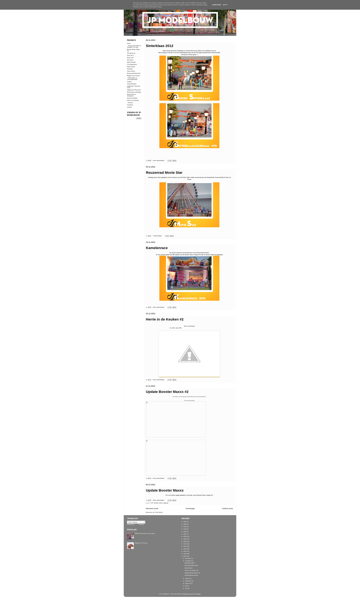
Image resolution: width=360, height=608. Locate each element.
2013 (185, 553)
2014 (185, 551)
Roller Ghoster (131, 62)
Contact (129, 107)
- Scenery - (130, 102)
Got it (225, 5)
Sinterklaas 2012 (159, 46)
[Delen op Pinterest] (175, 161)
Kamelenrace (157, 248)
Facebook (130, 105)
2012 (185, 556)
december (188, 558)
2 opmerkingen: (157, 235)
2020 (185, 536)
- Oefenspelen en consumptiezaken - (132, 78)
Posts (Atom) (159, 512)
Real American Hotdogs (134, 92)
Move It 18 (130, 57)
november (188, 561)
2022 (185, 531)
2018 (185, 541)
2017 (185, 544)
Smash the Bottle (132, 98)
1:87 (152, 503)
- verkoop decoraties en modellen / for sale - (134, 46)
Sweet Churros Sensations (131, 95)
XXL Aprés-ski (131, 53)
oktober (187, 578)
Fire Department (132, 64)
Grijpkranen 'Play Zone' (134, 90)
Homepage (190, 508)
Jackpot (129, 81)
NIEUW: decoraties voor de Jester (145, 533)
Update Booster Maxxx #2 (167, 392)
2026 (185, 521)
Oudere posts (227, 508)
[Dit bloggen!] (170, 161)
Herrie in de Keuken (133, 100)
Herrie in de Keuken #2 (165, 319)
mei (186, 588)
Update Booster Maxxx (165, 490)
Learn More (216, 5)
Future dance (131, 71)
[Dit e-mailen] (168, 161)
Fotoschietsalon (131, 84)
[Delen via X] (172, 161)
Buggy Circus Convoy (133, 75)
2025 (185, 524)
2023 (185, 529)
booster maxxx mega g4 (161, 503)
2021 (185, 534)
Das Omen (130, 60)
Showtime (130, 69)
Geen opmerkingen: (159, 160)
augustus (188, 583)
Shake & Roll (131, 66)
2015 (185, 549)
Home (129, 43)
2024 (185, 526)
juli (186, 586)
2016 (185, 546)
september (188, 581)
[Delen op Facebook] (174, 161)
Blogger (198, 594)
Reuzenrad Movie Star (164, 173)
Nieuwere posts (152, 508)
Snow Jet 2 (130, 55)
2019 (185, 539)
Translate (141, 524)
